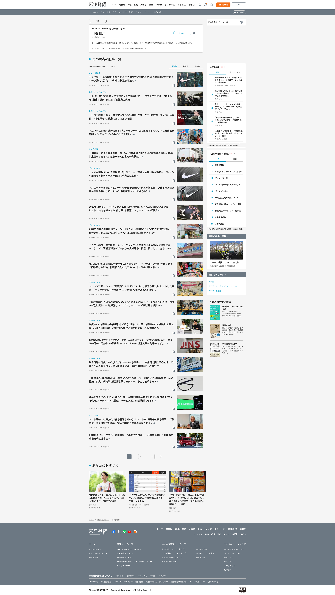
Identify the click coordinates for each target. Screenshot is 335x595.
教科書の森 (200, 557)
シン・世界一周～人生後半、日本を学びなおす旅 (229, 184)
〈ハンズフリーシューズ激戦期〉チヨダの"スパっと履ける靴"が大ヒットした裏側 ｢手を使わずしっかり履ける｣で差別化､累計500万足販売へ (131, 288)
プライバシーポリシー (123, 582)
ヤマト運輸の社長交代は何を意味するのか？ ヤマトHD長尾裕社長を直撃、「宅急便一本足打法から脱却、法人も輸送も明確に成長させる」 (131, 421)
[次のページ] (161, 456)
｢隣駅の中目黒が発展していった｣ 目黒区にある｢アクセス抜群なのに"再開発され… (229, 119)
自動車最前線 (220, 217)
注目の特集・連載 (217, 236)
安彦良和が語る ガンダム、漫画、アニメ (229, 204)
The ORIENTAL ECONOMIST (129, 549)
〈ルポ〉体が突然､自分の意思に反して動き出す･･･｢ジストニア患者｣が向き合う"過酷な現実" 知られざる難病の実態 (130, 98)
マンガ (159, 5)
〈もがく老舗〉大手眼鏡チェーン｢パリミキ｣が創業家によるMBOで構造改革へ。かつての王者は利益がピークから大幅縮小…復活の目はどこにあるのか (129, 247)
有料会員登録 (223, 5)
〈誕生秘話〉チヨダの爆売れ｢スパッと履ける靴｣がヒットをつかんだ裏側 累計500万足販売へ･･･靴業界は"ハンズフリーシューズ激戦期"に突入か (131, 304)
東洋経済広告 (201, 549)
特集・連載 (133, 5)
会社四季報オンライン (126, 553)
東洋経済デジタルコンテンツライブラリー (134, 561)
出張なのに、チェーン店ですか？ (229, 171)
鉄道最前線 (219, 165)
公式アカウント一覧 (146, 576)
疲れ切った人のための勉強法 (232, 307)
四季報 (181, 5)
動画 (151, 5)
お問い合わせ (213, 582)
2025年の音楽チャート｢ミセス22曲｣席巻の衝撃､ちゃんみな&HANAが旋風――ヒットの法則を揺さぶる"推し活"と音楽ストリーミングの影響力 (131, 209)
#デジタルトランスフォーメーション (224, 286)
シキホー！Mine (123, 566)
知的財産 (139, 582)
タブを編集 (240, 12)
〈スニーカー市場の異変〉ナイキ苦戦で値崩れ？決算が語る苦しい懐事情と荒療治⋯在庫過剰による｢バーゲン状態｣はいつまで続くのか (131, 189)
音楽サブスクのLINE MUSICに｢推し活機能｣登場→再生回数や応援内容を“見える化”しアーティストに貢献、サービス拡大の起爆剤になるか (131, 399)
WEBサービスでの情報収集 (100, 582)
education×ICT (95, 549)
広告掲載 (162, 576)
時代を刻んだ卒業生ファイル (227, 198)
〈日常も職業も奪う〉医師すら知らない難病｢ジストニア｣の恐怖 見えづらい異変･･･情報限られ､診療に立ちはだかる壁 (131, 117)
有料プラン (228, 557)
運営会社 (119, 576)
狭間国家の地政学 (229, 344)
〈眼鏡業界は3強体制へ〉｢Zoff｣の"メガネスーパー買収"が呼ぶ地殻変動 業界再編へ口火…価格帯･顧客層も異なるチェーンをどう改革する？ (131, 380)
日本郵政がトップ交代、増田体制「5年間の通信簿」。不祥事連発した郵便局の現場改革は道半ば (131, 437)
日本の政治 (219, 224)
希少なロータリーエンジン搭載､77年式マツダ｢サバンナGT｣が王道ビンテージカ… (228, 106)
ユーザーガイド (230, 566)
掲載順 (185, 66)
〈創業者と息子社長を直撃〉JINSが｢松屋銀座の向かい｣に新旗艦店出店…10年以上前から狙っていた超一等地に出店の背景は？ (131, 155)
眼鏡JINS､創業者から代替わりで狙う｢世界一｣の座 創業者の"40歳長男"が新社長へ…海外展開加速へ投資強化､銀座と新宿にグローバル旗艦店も (131, 326)
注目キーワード (216, 274)
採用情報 (131, 576)
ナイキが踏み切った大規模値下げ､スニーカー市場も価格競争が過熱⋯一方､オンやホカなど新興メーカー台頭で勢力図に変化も (131, 174)
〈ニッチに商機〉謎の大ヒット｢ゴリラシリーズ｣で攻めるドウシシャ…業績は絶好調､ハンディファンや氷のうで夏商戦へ (131, 132)
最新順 (122, 5)
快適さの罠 (227, 325)
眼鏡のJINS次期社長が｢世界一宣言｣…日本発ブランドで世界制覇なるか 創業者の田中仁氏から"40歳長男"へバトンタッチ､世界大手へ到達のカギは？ (130, 342)
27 (152, 456)
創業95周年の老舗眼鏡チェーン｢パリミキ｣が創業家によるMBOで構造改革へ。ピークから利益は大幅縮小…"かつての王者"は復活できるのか (131, 231)
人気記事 (214, 67)
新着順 (174, 66)
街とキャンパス (221, 191)
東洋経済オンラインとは (218, 22)
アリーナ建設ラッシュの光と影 (224, 262)
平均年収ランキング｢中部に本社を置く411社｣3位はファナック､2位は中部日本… (228, 79)
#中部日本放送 (215, 291)
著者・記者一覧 (103, 520)
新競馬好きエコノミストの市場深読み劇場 (229, 211)
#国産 (211, 281)
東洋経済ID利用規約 (179, 582)
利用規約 (227, 570)
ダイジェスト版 (221, 178)
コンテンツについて (232, 553)
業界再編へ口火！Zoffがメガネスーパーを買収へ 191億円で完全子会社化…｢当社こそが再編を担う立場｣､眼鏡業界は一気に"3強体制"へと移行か (131, 364)
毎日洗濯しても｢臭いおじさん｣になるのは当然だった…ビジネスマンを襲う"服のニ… (229, 93)
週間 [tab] (235, 159)
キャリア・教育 (126, 12)
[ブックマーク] (174, 85)
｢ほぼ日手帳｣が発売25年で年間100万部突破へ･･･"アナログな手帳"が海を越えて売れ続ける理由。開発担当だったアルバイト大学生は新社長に (131, 266)
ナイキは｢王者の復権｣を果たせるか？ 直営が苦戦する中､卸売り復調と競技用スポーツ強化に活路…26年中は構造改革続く (131, 79)
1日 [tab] (218, 159)
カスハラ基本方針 (197, 582)
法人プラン (228, 561)
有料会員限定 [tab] (235, 72)
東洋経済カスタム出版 (205, 553)
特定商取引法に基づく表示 (157, 582)
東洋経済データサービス (172, 557)
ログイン (239, 5)
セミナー (169, 5)
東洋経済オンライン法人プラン (175, 549)
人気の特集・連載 (219, 153)
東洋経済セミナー (169, 561)
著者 (97, 21)
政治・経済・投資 (109, 12)
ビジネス (94, 12)
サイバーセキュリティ (98, 553)
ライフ (139, 12)
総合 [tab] (218, 72)
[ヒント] (194, 33)
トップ (113, 5)
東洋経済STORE (124, 557)
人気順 (144, 5)
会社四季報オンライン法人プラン (175, 553)
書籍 (190, 5)
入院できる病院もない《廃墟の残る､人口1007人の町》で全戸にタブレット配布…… (229, 133)
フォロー (182, 33)
